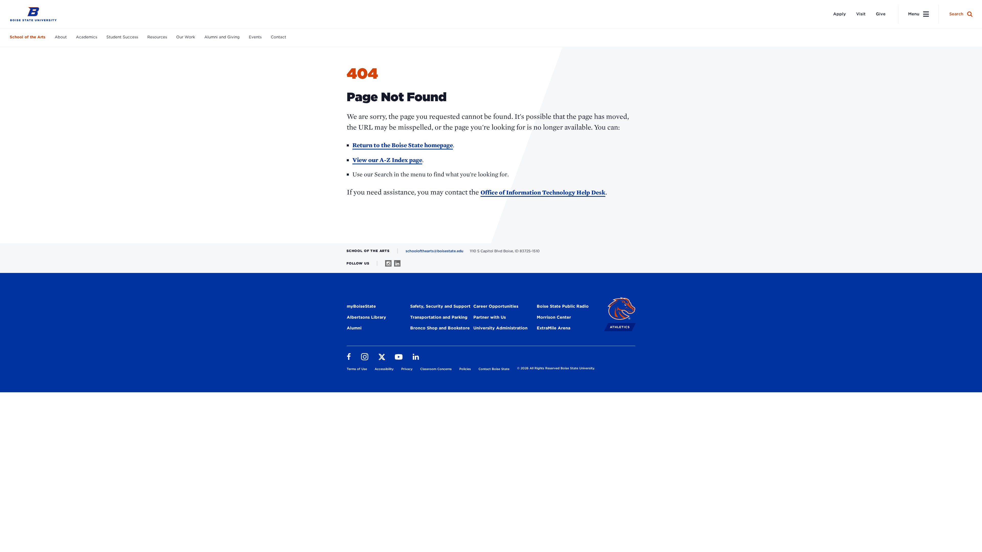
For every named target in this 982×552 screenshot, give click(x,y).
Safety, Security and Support (440, 306)
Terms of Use (357, 369)
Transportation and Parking (438, 317)
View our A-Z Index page (387, 160)
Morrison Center (554, 317)
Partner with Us (489, 317)
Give (881, 14)
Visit (861, 14)
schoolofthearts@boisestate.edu (434, 251)
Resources (157, 37)
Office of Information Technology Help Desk (543, 192)
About (61, 37)
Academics (86, 37)
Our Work (185, 37)
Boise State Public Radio (563, 306)
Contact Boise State (493, 369)
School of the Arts (28, 37)
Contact (278, 37)
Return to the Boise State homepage (402, 145)
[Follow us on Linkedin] (397, 263)
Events (255, 37)
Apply (839, 14)
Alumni (354, 328)
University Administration (500, 328)
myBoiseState (361, 306)
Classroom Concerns (436, 369)
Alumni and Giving (222, 37)
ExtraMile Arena (553, 328)
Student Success (122, 37)
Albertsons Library (366, 317)
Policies (465, 369)
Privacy (406, 369)
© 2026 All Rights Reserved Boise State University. (556, 368)
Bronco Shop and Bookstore (440, 328)
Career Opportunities (495, 306)
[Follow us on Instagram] (388, 263)
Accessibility (384, 369)
